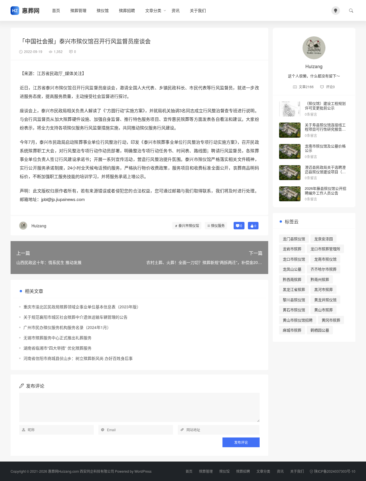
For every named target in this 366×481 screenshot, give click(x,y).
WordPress (143, 471)
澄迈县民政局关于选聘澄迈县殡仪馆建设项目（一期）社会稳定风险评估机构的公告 (325, 173)
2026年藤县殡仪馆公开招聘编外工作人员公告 (325, 191)
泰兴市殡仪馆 (188, 225)
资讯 (176, 10)
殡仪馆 (103, 10)
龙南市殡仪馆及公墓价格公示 (325, 148)
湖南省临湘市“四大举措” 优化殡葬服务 (57, 348)
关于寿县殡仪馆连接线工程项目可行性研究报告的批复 (325, 129)
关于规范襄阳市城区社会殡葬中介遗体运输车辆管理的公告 (75, 317)
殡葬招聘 (127, 10)
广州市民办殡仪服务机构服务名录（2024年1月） (67, 327)
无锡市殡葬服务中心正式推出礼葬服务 (57, 337)
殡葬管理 (78, 10)
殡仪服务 (218, 225)
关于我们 (198, 10)
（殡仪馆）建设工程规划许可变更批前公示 (325, 105)
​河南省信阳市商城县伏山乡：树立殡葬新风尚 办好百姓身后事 (78, 358)
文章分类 (153, 10)
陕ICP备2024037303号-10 (334, 471)
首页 (56, 10)
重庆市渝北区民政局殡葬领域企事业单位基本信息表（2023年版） (82, 307)
